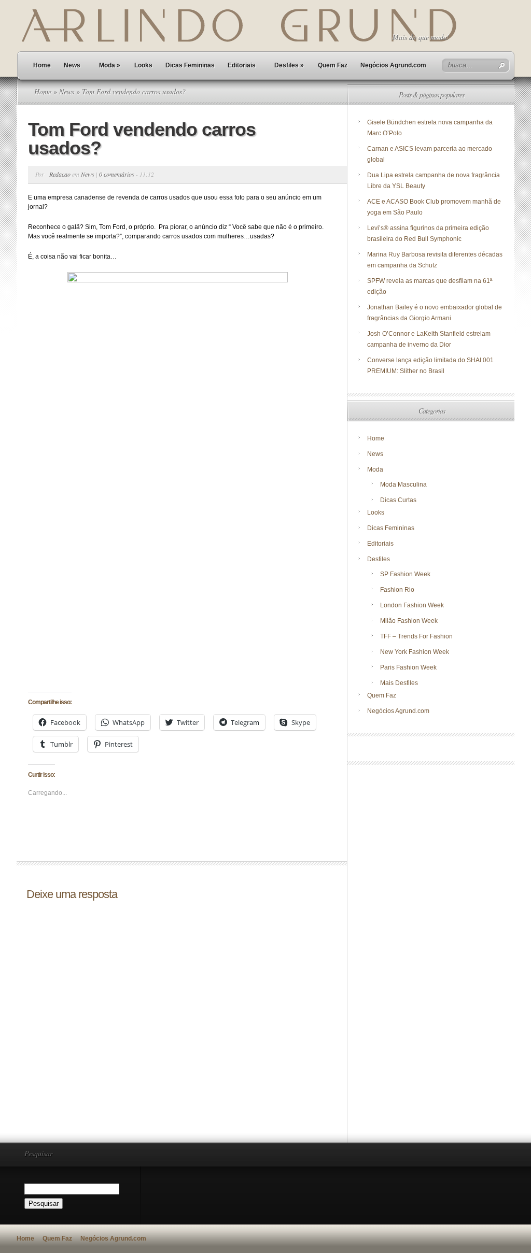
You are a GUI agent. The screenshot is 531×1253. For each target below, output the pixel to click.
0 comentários (116, 174)
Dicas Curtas (398, 500)
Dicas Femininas (190, 65)
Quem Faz (332, 65)
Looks (143, 65)
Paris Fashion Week (408, 667)
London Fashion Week (412, 605)
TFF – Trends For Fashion (416, 636)
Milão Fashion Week (409, 620)
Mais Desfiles (399, 683)
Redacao (60, 174)
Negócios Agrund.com (393, 65)
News (72, 65)
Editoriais (242, 65)
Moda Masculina (403, 484)
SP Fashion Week (405, 574)
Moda (109, 65)
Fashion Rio (397, 589)
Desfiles (289, 65)
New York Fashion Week (414, 652)
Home (42, 65)
